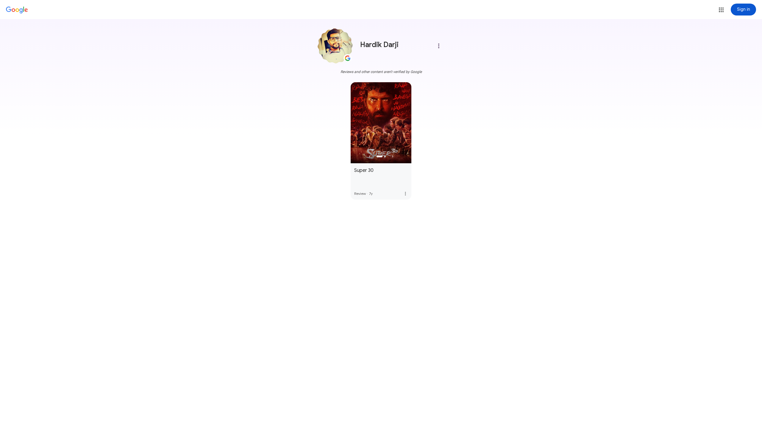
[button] (721, 10)
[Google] (17, 10)
